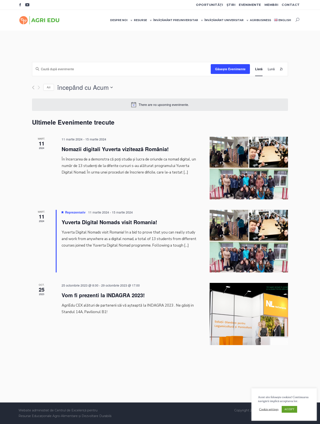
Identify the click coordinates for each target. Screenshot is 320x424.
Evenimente (250, 5)
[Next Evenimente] (39, 87)
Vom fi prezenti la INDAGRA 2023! (103, 295)
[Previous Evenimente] (33, 87)
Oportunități (209, 5)
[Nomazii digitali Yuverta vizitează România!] (249, 168)
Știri (231, 5)
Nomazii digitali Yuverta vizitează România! (115, 149)
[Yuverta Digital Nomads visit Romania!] (249, 241)
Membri (271, 5)
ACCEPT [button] (289, 409)
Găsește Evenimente (230, 69)
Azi (49, 87)
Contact (291, 5)
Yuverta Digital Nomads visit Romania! (109, 222)
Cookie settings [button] (268, 409)
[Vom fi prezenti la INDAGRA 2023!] (249, 314)
